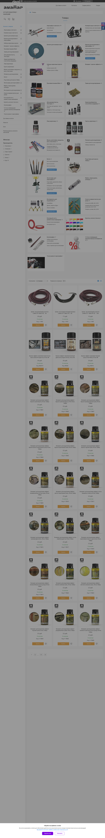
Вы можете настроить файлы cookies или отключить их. (52, 829)
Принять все (47, 833)
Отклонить (59, 833)
